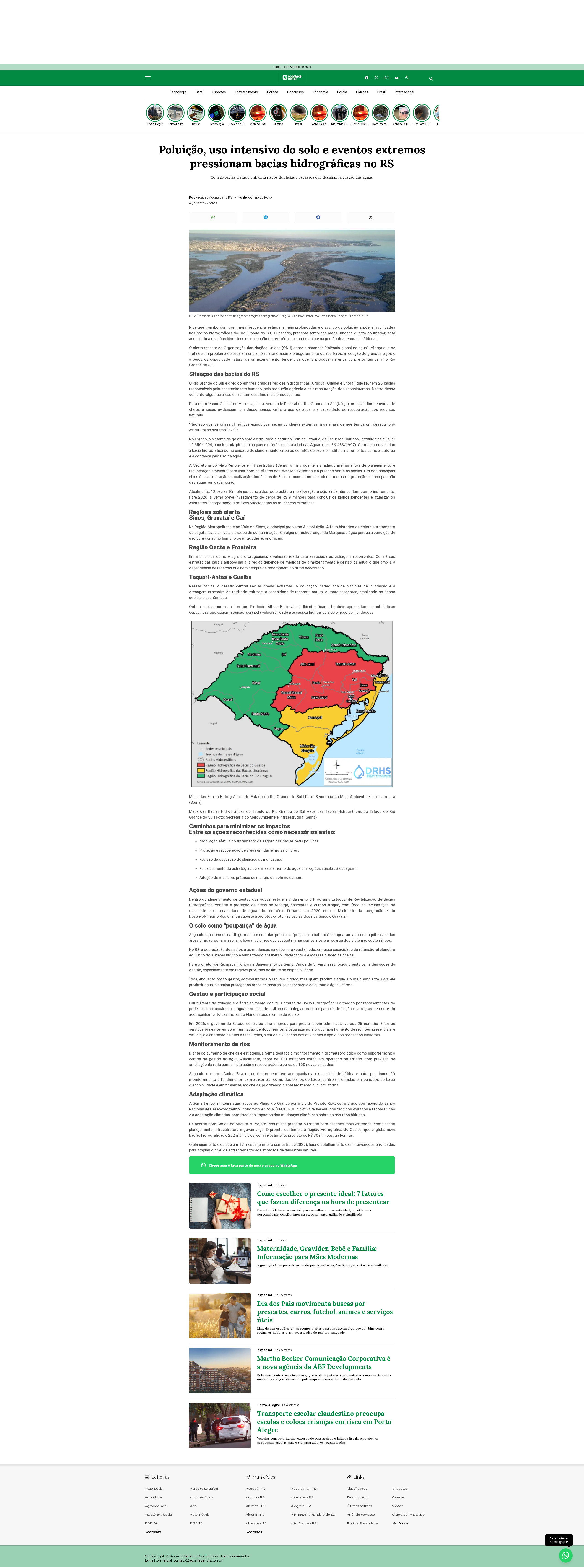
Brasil (381, 92)
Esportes (219, 92)
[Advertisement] (137, 32)
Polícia (342, 92)
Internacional (404, 92)
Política (272, 92)
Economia (320, 92)
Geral (199, 92)
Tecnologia (178, 92)
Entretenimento (246, 92)
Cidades (362, 92)
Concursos (295, 92)
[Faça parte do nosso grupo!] (566, 1555)
